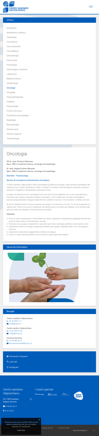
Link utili (13, 362)
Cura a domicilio (14, 46)
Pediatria (10, 102)
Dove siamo (9, 411)
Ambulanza (11, 28)
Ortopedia (11, 92)
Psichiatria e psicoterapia (18, 115)
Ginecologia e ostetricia (17, 69)
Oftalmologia (12, 83)
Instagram (14, 367)
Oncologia (11, 88)
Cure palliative (13, 51)
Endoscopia (12, 60)
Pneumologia (12, 106)
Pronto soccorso (14, 111)
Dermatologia (12, 55)
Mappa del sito (47, 428)
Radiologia (11, 120)
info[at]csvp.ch (15, 324)
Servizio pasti (12, 129)
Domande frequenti (18, 356)
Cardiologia (11, 37)
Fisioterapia (12, 65)
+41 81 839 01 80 (15, 331)
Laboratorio (12, 74)
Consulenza (12, 42)
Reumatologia (13, 125)
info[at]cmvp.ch (15, 333)
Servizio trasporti (14, 134)
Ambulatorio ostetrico (16, 32)
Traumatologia (13, 138)
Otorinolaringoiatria (15, 97)
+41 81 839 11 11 (15, 321)
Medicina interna (14, 79)
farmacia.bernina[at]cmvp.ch (20, 343)
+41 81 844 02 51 (15, 341)
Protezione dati (63, 428)
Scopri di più (21, 430)
